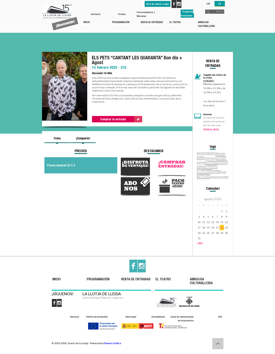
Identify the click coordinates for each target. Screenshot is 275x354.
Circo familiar (209, 159)
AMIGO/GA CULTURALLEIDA (206, 24)
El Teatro (175, 22)
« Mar (200, 243)
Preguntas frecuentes (187, 13)
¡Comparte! (83, 138)
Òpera (225, 177)
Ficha (57, 138)
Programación (120, 22)
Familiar (200, 163)
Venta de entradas (152, 22)
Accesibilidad (158, 316)
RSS (220, 316)
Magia (200, 167)
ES (219, 3)
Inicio (86, 22)
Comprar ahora (211, 129)
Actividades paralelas (207, 154)
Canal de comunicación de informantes (182, 318)
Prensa (122, 14)
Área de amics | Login (157, 4)
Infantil (222, 163)
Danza (220, 158)
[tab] (57, 138)
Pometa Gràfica (112, 343)
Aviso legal (131, 316)
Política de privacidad (97, 316)
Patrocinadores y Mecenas (146, 14)
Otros (224, 172)
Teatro (203, 176)
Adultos (221, 154)
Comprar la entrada (113, 119)
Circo (200, 158)
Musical (211, 167)
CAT (208, 3)
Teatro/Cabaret (216, 177)
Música (204, 171)
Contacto (95, 14)
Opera (216, 172)
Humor (210, 163)
